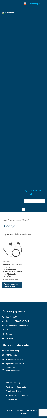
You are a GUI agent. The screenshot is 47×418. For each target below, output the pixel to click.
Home (4, 220)
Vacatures (10, 338)
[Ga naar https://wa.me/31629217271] (34, 93)
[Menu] (23, 209)
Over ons (9, 330)
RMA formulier (11, 355)
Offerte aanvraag (12, 351)
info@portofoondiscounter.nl (17, 325)
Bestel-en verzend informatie (17, 396)
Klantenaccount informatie (16, 387)
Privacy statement (13, 400)
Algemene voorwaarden (15, 364)
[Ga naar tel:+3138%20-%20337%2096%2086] (34, 193)
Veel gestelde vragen (14, 383)
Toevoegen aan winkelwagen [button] (11, 285)
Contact (9, 334)
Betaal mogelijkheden (14, 391)
